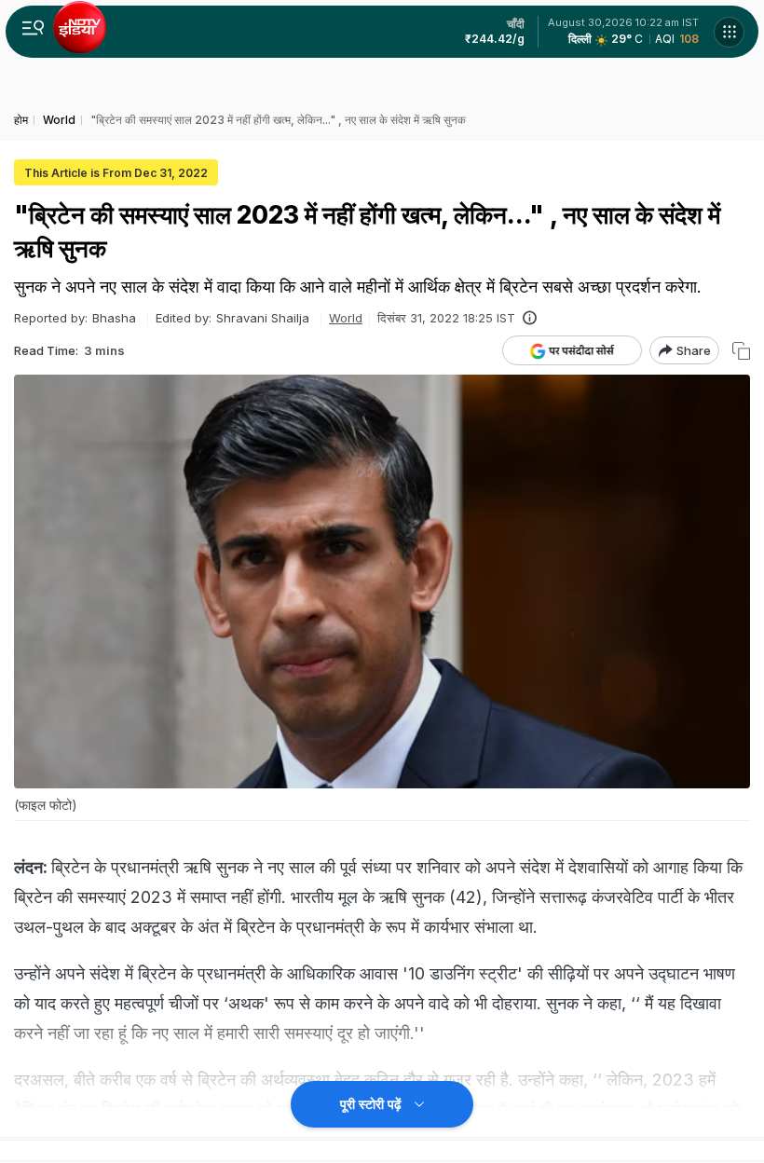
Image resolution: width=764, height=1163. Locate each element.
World (345, 317)
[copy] (741, 351)
